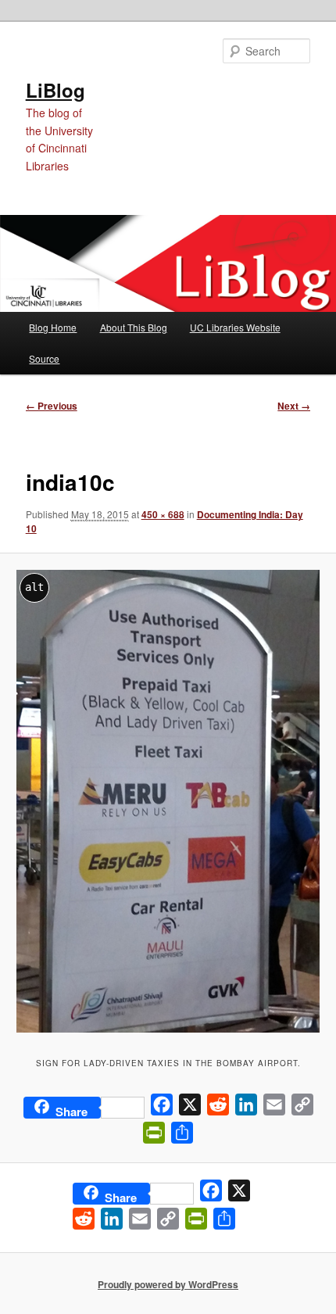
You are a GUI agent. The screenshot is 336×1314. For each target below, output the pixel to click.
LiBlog (55, 90)
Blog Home (53, 327)
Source (44, 358)
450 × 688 (162, 514)
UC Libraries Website (235, 327)
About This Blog (133, 327)
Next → (293, 406)
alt (34, 587)
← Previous (51, 406)
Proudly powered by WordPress (168, 1284)
